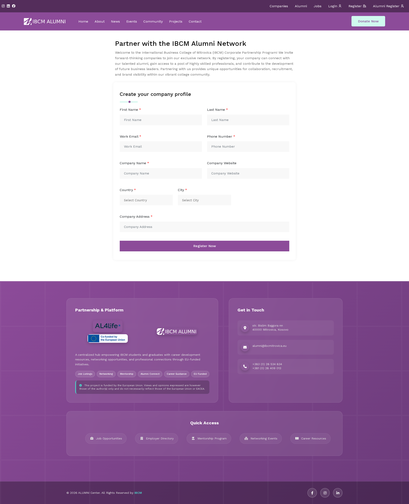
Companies (279, 6)
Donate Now (368, 21)
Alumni (301, 6)
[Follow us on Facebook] (312, 493)
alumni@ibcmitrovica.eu (269, 345)
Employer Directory (160, 438)
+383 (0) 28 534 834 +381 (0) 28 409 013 (267, 366)
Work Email (130, 136)
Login (332, 6)
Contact (195, 21)
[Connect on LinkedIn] (338, 493)
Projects (175, 21)
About (100, 21)
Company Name (134, 163)
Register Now (204, 246)
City (182, 190)
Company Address (136, 217)
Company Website (221, 163)
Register (355, 6)
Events (131, 21)
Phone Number (221, 136)
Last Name (217, 110)
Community (153, 21)
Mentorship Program (212, 438)
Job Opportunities (109, 438)
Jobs (317, 6)
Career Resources (313, 438)
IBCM (138, 492)
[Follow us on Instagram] (325, 493)
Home (83, 21)
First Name (130, 110)
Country (128, 190)
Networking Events (264, 438)
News (115, 21)
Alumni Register (386, 6)
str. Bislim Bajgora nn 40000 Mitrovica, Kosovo (270, 327)
